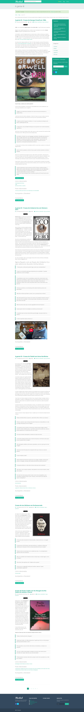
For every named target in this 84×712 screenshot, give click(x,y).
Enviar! (65, 66)
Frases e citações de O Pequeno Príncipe (60, 38)
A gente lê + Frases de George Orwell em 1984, (30, 20)
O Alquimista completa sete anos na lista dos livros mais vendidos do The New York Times (32, 668)
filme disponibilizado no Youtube (24, 43)
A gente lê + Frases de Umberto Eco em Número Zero (31, 208)
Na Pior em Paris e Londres (20, 185)
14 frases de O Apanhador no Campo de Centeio (59, 29)
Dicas (60, 1)
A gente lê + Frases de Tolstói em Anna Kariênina (31, 356)
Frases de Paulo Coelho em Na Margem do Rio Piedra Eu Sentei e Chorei (30, 591)
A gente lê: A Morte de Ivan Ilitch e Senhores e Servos (25, 487)
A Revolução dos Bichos (19, 183)
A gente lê (55, 52)
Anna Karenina (18, 483)
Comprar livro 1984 (19, 178)
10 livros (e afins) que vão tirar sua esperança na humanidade (27, 190)
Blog (64, 1)
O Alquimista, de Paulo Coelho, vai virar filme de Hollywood (26, 669)
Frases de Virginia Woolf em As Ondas (59, 35)
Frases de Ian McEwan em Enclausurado (28, 505)
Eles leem (55, 54)
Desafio (55, 48)
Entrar (67, 1)
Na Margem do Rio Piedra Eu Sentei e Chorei (23, 663)
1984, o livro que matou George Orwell (24, 39)
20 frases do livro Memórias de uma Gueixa (59, 32)
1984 (16, 184)
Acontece (55, 46)
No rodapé (56, 50)
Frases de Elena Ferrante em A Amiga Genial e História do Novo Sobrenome (60, 25)
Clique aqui (53, 11)
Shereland (19, 1)
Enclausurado (17, 573)
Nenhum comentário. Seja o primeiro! (41, 22)
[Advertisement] (60, 94)
